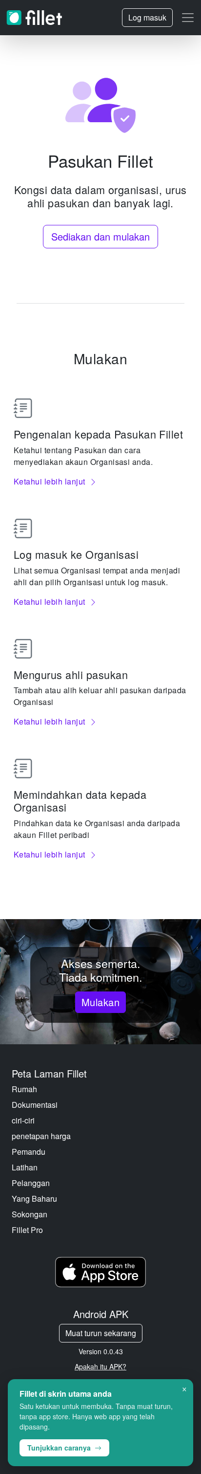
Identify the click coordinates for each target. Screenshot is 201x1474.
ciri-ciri (23, 1120)
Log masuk (147, 17)
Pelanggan (31, 1182)
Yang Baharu (34, 1198)
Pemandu (28, 1151)
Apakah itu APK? (100, 1366)
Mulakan (100, 1002)
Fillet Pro (27, 1229)
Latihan (25, 1167)
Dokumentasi (35, 1104)
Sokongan (29, 1214)
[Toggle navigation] (188, 17)
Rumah (24, 1089)
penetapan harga (41, 1136)
